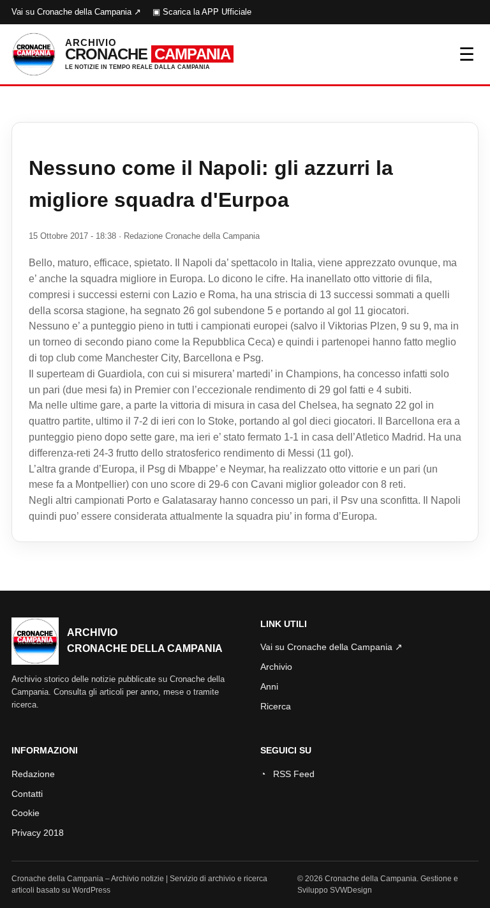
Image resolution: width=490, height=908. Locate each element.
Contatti (27, 794)
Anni (269, 686)
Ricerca (275, 706)
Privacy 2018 (37, 833)
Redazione (33, 774)
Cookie (25, 813)
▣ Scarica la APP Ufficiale (201, 12)
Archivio (276, 667)
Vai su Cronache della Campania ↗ (76, 12)
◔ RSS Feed (287, 774)
